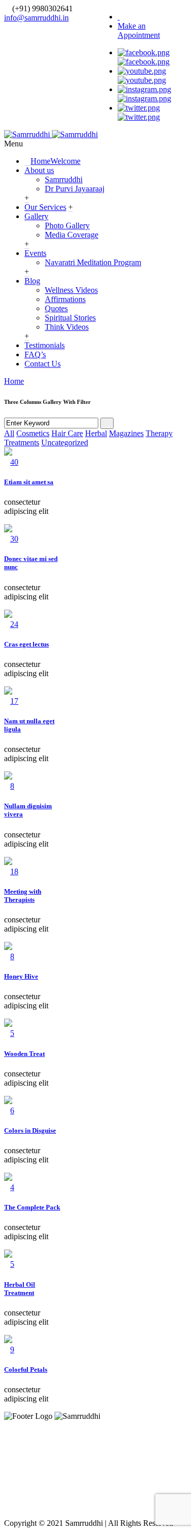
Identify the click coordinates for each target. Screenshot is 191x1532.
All (9, 433)
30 (14, 538)
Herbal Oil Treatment (19, 1289)
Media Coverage (71, 234)
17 (14, 701)
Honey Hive (21, 976)
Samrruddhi (64, 179)
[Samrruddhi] (51, 134)
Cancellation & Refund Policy (95, 1477)
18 (14, 871)
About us (39, 170)
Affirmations (65, 299)
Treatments (21, 442)
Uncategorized (64, 442)
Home (55, 161)
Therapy (159, 433)
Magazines (126, 433)
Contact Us (42, 363)
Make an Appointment (139, 30)
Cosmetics (32, 433)
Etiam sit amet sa (28, 482)
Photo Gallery (67, 225)
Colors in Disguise (30, 1130)
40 (14, 462)
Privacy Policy (46, 1450)
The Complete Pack (32, 1207)
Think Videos (67, 326)
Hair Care (67, 433)
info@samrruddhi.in (36, 17)
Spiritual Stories (70, 317)
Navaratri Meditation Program (93, 262)
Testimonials (44, 345)
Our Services (45, 207)
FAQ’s (35, 354)
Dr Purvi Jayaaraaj (74, 188)
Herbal (96, 433)
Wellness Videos (71, 290)
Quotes (56, 308)
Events (35, 253)
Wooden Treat (24, 1054)
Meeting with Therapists (22, 895)
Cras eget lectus (26, 644)
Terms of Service (133, 1450)
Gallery (36, 216)
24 (14, 624)
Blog (32, 280)
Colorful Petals (25, 1369)
